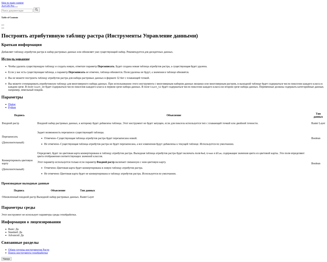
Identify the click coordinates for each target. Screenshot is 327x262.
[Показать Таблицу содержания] (2, 28)
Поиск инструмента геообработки (28, 252)
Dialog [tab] (11, 104)
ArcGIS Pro (8, 5)
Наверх (6, 259)
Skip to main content (12, 2)
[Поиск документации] (37, 9)
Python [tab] (12, 107)
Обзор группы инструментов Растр (28, 249)
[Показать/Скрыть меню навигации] (16, 6)
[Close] (2, 25)
